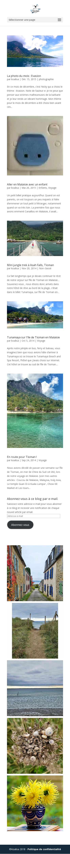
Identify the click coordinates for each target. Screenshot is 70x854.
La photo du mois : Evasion (24, 76)
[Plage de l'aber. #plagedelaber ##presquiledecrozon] (35, 688)
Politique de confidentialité (44, 849)
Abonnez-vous (20, 525)
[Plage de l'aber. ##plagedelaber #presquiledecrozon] (35, 631)
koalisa (15, 79)
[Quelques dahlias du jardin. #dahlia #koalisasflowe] (35, 803)
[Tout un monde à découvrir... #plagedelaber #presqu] (35, 746)
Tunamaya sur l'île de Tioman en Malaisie (33, 337)
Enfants (43, 187)
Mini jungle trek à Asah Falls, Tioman (30, 265)
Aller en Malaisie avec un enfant (27, 184)
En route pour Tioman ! (22, 457)
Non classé (45, 268)
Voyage (52, 187)
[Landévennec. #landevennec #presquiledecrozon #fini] (35, 573)
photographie (46, 79)
